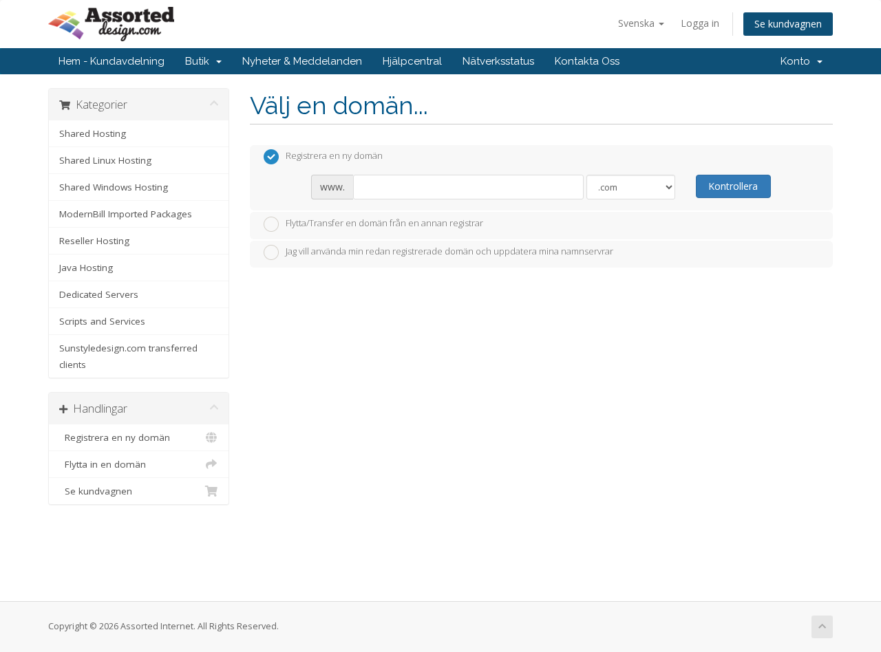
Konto (798, 61)
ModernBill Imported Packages (125, 214)
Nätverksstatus (498, 61)
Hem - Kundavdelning (111, 61)
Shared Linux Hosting (105, 160)
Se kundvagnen (788, 23)
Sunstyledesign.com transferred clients (128, 356)
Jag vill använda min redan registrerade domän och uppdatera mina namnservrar (449, 252)
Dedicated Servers (98, 294)
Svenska (637, 23)
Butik (200, 61)
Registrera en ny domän (114, 437)
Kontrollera (733, 186)
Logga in (700, 23)
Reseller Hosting (94, 241)
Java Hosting (86, 267)
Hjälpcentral (412, 61)
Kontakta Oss (587, 61)
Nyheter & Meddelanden (302, 61)
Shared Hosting (92, 133)
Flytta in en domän (102, 464)
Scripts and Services (102, 321)
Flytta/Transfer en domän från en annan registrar (384, 223)
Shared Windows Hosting (113, 187)
